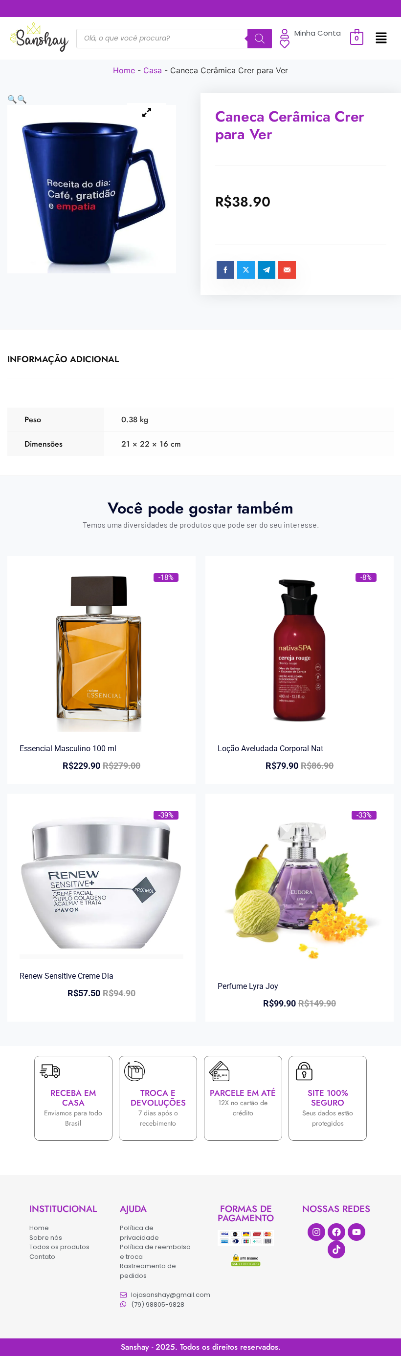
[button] (381, 38)
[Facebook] (336, 1232)
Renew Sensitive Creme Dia (66, 976)
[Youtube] (356, 1232)
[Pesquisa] (259, 38)
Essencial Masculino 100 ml (68, 748)
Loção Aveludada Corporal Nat (270, 748)
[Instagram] (316, 1232)
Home (124, 70)
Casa (152, 70)
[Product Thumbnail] (146, 113)
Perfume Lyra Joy (248, 986)
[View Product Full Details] (101, 729)
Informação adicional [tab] (63, 359)
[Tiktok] (336, 1249)
